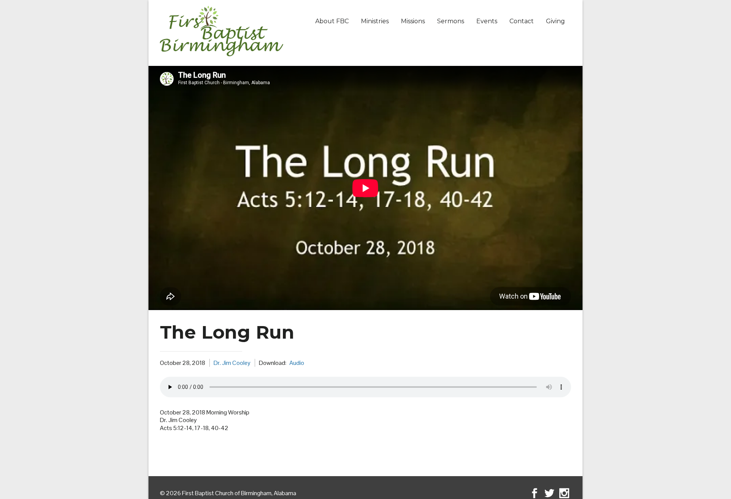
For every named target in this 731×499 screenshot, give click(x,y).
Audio (296, 363)
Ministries (375, 21)
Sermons (450, 21)
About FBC (332, 21)
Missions (413, 21)
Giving (555, 21)
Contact (521, 21)
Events (486, 21)
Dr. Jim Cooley (232, 363)
